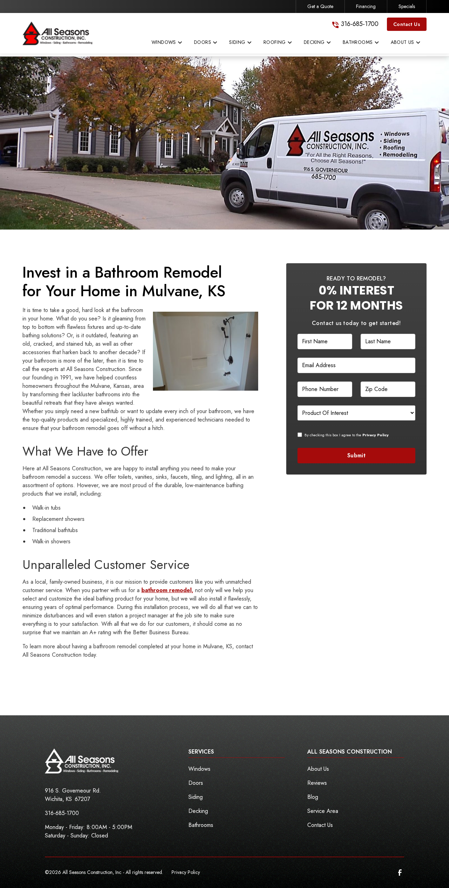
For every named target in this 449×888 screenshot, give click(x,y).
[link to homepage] (57, 33)
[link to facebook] (400, 872)
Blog (312, 797)
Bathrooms (200, 825)
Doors (195, 783)
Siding (195, 797)
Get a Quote (320, 6)
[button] (167, 44)
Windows (199, 769)
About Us (318, 769)
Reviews (317, 783)
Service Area (322, 811)
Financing (366, 6)
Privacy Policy (186, 872)
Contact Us (406, 24)
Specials (406, 6)
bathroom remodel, (167, 590)
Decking (198, 811)
